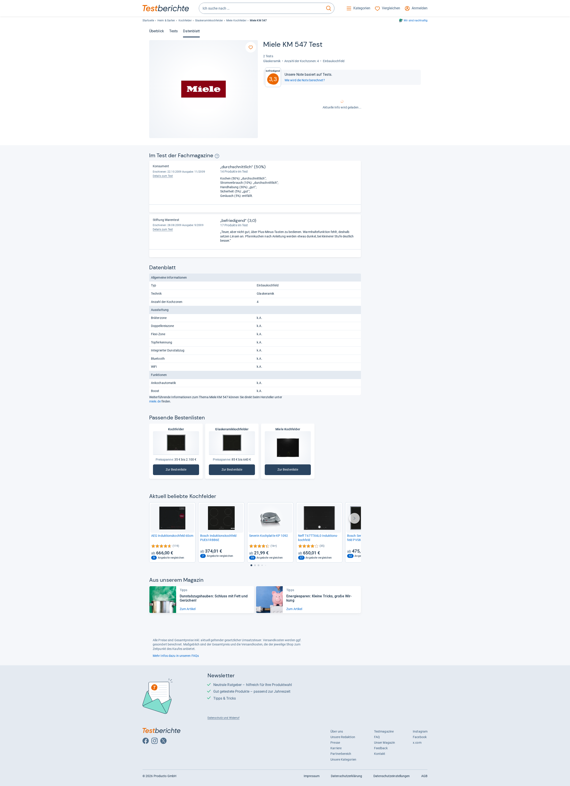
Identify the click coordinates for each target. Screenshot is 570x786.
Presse (335, 742)
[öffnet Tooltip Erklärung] (217, 156)
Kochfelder (185, 20)
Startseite (148, 20)
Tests (173, 31)
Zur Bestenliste (179, 470)
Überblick (156, 31)
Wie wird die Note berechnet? (305, 80)
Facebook (420, 737)
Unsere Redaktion (342, 737)
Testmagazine (384, 731)
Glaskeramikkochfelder (209, 20)
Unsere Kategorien (343, 759)
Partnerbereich (340, 753)
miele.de (155, 401)
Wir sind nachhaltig (416, 20)
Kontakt (379, 753)
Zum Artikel (187, 609)
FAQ (377, 737)
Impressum (312, 776)
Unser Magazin (384, 742)
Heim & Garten (166, 20)
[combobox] (261, 8)
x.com (417, 742)
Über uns (336, 731)
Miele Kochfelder (236, 20)
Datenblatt (191, 31)
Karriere (336, 748)
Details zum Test (163, 176)
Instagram (420, 731)
